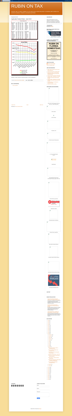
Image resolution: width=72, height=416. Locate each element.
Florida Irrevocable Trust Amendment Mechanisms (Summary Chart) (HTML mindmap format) (53, 73)
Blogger (40, 408)
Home (27, 104)
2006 (48, 377)
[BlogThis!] (29, 80)
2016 (48, 332)
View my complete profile (50, 65)
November (50, 336)
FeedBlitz (52, 26)
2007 (48, 376)
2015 (48, 333)
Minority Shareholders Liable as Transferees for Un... (53, 348)
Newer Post (13, 104)
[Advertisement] (27, 95)
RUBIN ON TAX (27, 6)
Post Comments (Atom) (18, 106)
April (49, 345)
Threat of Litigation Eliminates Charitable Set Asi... (52, 362)
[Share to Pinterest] (32, 80)
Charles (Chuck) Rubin (51, 63)
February (49, 364)
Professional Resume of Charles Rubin (53, 71)
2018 (48, 329)
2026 (48, 320)
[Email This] (28, 80)
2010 (48, 372)
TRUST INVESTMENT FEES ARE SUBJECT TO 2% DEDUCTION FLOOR (54, 299)
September (50, 338)
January (49, 365)
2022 (48, 324)
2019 (48, 328)
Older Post (41, 104)
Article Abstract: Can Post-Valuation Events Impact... (53, 352)
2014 (48, 367)
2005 (48, 379)
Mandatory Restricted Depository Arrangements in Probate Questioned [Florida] (53, 306)
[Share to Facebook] (31, 80)
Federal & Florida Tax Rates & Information (54, 75)
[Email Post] (26, 80)
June (49, 342)
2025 (48, 321)
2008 (48, 375)
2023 (48, 323)
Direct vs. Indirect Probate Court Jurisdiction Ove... (53, 350)
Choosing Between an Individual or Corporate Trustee (53, 82)
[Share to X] (30, 80)
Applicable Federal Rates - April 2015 (54, 354)
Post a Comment (15, 85)
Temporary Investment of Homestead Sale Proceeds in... (54, 356)
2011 (48, 371)
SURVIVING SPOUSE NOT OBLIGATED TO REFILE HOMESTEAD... (54, 360)
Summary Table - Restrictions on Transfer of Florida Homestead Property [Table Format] (54, 77)
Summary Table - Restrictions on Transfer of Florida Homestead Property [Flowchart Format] (54, 80)
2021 (48, 325)
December (50, 334)
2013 (48, 368)
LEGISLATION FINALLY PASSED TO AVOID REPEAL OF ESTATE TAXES (53, 312)
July (49, 341)
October (49, 337)
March (49, 346)
